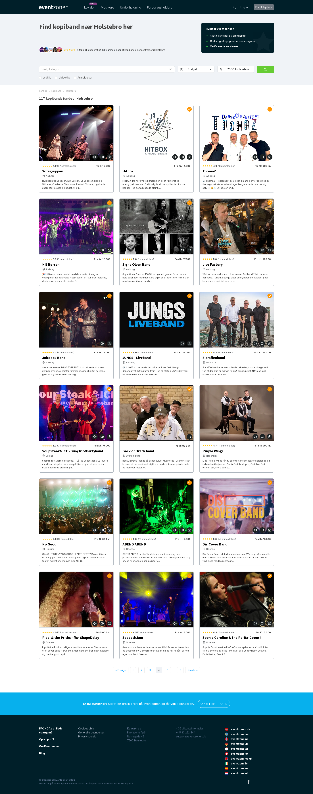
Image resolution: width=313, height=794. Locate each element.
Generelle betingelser (91, 732)
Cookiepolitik (86, 728)
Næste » (193, 670)
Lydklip (47, 77)
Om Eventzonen (49, 746)
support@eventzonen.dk (191, 736)
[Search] (234, 7)
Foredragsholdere (159, 7)
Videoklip (64, 77)
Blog (42, 753)
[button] (107, 69)
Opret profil (46, 739)
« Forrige (120, 670)
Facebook (248, 782)
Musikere (107, 7)
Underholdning (130, 7)
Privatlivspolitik (87, 736)
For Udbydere (263, 7)
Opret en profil (214, 704)
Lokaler (90, 6)
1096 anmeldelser (111, 50)
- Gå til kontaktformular (189, 728)
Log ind (245, 7)
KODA (121, 783)
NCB (131, 783)
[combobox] (239, 69)
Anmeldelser (85, 77)
